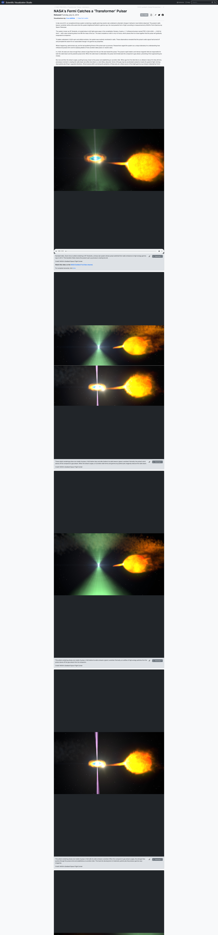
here (74, 268)
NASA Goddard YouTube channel (81, 265)
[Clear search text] (212, 2)
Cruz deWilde (70, 18)
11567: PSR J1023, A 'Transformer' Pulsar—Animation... (72, 7)
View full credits (83, 18)
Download (158, 256)
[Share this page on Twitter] (159, 15)
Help (188, 2)
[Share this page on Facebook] (162, 15)
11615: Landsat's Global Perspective (148, 7)
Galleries (181, 2)
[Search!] (215, 2)
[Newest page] (163, 7)
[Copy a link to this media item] (149, 256)
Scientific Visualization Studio (19, 2)
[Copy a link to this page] (155, 15)
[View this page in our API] (151, 15)
